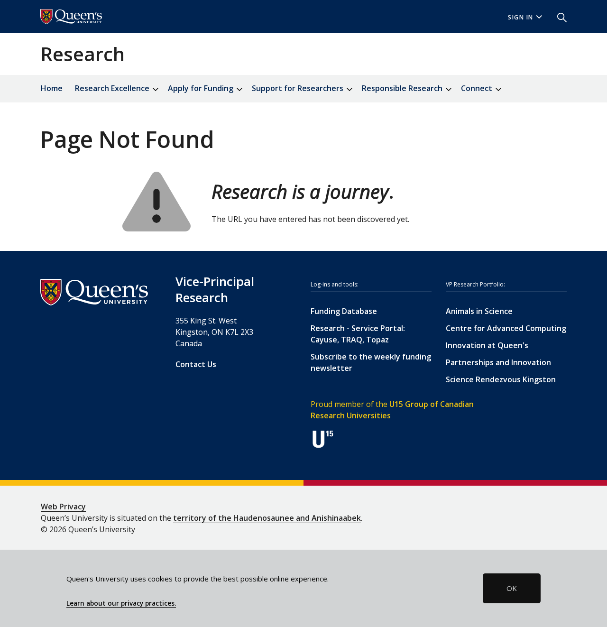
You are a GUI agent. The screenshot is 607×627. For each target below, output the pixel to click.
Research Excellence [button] (113, 88)
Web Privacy (63, 506)
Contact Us (195, 364)
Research (82, 54)
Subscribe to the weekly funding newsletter (371, 362)
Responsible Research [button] (403, 88)
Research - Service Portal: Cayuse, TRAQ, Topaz (358, 334)
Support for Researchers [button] (298, 88)
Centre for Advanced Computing (506, 328)
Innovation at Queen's (487, 345)
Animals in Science (479, 311)
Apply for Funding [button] (201, 88)
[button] (558, 16)
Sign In (520, 17)
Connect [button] (477, 88)
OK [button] (511, 588)
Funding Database (344, 311)
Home (52, 88)
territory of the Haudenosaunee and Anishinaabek (267, 518)
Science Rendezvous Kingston (501, 379)
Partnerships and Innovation (498, 362)
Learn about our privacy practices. (121, 603)
